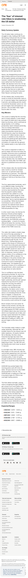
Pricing (16, 491)
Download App (17, 493)
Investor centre (17, 539)
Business (4, 1)
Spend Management (18, 482)
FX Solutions (4, 486)
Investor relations (18, 545)
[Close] (22, 567)
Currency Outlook (18, 500)
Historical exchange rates (7, 504)
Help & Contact (12, 473)
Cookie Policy (13, 574)
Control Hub (17, 480)
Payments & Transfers (6, 482)
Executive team (5, 551)
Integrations (17, 489)
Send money (4, 518)
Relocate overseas (5, 525)
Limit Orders (4, 490)
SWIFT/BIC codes (5, 510)
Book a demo (18, 473)
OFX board (4, 549)
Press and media (18, 518)
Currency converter (5, 500)
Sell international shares (6, 532)
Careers (3, 553)
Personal (10, 1)
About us (3, 539)
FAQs (7, 473)
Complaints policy (5, 543)
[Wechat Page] (14, 463)
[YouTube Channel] (17, 463)
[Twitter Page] (11, 463)
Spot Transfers (5, 488)
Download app (4, 520)
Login (21, 5)
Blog (15, 504)
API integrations (17, 516)
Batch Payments (18, 487)
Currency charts (5, 508)
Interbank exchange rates (7, 502)
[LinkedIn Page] (8, 463)
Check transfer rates (6, 516)
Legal (3, 541)
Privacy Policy (4, 545)
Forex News (17, 502)
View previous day (7, 430)
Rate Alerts (4, 506)
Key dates (16, 543)
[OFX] (4, 5)
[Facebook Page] (4, 463)
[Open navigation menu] (25, 5)
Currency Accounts (5, 492)
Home (3, 9)
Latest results (17, 541)
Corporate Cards (5, 484)
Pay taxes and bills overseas (7, 527)
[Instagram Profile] (20, 463)
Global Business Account (6, 480)
